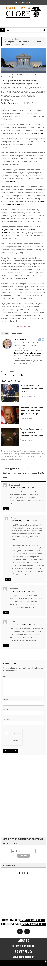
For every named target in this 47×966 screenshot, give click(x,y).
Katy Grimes (9, 103)
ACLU (10, 451)
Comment (8, 676)
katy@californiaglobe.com (32, 920)
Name (6, 699)
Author (5, 334)
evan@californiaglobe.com (34, 924)
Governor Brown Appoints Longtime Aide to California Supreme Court (31, 432)
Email (6, 709)
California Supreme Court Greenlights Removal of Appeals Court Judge (31, 410)
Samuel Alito (32, 456)
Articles (15, 39)
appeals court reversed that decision (22, 203)
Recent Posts (16, 334)
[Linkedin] (22, 375)
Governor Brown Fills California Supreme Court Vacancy (31, 388)
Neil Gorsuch (22, 456)
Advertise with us (23, 957)
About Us (23, 940)
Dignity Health (12, 453)
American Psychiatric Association (24, 451)
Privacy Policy (23, 951)
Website (6, 719)
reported (39, 133)
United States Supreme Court (17, 459)
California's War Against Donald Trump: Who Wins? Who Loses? (27, 354)
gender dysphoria (24, 453)
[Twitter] (43, 339)
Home (6, 39)
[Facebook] (39, 339)
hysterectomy (35, 453)
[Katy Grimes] (7, 343)
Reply (6, 509)
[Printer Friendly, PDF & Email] (23, 327)
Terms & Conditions (23, 946)
